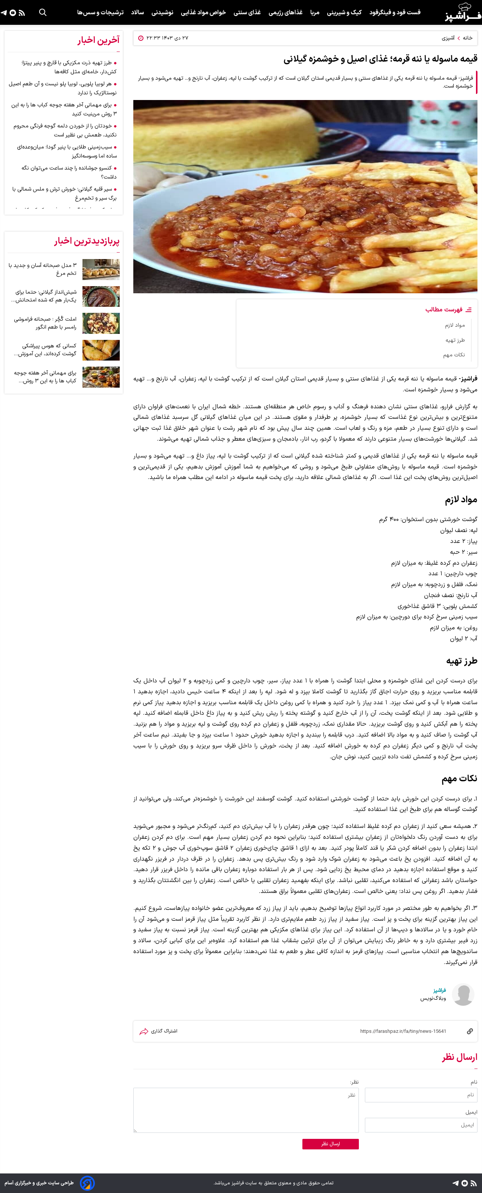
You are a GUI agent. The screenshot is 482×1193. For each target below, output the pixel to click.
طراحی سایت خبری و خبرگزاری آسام (39, 1183)
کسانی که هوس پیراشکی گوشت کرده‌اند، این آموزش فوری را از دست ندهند (47, 350)
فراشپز (439, 990)
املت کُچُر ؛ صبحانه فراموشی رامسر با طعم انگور (45, 323)
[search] (43, 12)
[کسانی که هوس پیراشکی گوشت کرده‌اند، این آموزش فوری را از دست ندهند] (101, 350)
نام (474, 1082)
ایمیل (471, 1112)
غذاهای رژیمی (285, 12)
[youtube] (12, 12)
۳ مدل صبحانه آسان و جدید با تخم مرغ (42, 269)
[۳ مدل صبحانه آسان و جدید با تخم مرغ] (101, 269)
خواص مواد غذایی (203, 12)
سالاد (137, 12)
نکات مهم (454, 355)
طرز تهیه (455, 340)
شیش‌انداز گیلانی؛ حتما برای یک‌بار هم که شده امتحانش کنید (45, 296)
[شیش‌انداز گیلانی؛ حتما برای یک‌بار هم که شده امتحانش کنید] (101, 296)
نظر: (354, 1082)
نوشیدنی (162, 12)
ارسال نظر (330, 1144)
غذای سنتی (247, 12)
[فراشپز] (463, 12)
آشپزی (448, 38)
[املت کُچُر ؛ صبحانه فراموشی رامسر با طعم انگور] (101, 323)
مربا (314, 12)
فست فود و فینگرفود (395, 12)
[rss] (21, 12)
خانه (468, 38)
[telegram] (4, 12)
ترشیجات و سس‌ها (100, 12)
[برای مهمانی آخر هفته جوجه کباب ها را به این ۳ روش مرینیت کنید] (101, 377)
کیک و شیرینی (344, 12)
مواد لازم (455, 325)
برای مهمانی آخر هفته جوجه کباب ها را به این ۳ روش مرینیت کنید (45, 377)
